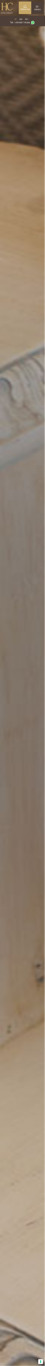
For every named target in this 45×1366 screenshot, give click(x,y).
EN (21, 19)
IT (16, 19)
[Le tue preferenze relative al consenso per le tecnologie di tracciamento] (40, 1361)
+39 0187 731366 (22, 22)
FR (26, 19)
